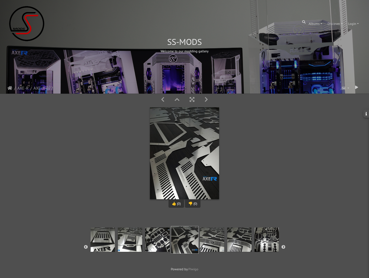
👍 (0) (176, 203)
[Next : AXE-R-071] (206, 99)
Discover (334, 23)
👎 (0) (192, 203)
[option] (102, 246)
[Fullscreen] (191, 99)
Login (352, 23)
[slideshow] (357, 87)
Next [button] (283, 247)
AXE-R (23, 88)
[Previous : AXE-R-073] (163, 99)
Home (9, 88)
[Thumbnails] (177, 99)
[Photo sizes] (345, 88)
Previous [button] (86, 247)
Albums (314, 23)
